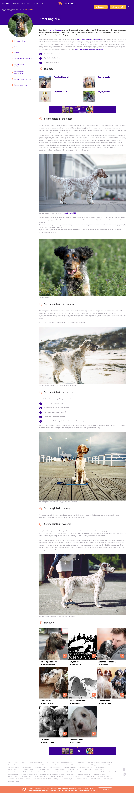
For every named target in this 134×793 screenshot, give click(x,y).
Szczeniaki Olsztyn (53, 778)
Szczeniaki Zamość (13, 767)
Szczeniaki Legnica (108, 772)
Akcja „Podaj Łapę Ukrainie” (64, 762)
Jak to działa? (50, 762)
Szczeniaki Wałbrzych (14, 774)
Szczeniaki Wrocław (103, 776)
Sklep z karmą (7, 10)
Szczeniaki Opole (108, 778)
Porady (36, 3)
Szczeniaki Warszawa (74, 776)
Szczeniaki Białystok (67, 778)
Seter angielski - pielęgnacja (19, 65)
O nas (16, 762)
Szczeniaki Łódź (12, 778)
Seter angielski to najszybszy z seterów (89, 49)
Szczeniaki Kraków (89, 776)
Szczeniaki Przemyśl (41, 767)
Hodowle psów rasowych (21, 3)
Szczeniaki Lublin (27, 765)
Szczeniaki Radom (101, 767)
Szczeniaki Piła (55, 772)
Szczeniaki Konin (42, 772)
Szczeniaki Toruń (95, 778)
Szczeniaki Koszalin (81, 772)
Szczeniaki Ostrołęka (58, 769)
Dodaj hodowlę (118, 7)
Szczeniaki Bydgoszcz (93, 765)
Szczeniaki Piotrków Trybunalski (49, 774)
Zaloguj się (101, 7)
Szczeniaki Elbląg (86, 769)
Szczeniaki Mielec (26, 776)
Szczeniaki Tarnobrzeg (41, 776)
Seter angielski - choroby (22, 79)
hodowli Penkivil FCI (69, 213)
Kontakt (24, 762)
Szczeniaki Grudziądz (99, 774)
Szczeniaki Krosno (55, 767)
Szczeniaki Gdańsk (25, 778)
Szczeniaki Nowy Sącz (70, 767)
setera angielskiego (55, 30)
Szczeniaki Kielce (40, 765)
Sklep (9, 762)
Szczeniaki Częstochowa (15, 772)
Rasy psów (5, 3)
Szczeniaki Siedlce (13, 769)
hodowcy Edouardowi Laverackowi (89, 39)
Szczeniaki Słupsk (67, 772)
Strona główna (80, 762)
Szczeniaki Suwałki (73, 769)
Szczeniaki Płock (99, 769)
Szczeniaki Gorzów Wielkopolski (75, 765)
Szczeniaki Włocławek (84, 774)
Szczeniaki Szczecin (39, 778)
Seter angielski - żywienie (22, 85)
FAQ (43, 3)
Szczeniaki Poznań (82, 778)
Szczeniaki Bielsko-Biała (85, 767)
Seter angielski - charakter (23, 58)
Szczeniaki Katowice (13, 781)
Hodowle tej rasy (20, 41)
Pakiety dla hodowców (36, 762)
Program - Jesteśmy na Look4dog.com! (99, 762)
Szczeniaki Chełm (27, 767)
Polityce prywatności (89, 790)
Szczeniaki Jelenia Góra (30, 774)
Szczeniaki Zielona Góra (55, 765)
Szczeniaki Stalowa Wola (58, 776)
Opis (15, 47)
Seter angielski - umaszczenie (19, 72)
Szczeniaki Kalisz (29, 772)
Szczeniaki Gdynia (13, 776)
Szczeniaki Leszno (95, 772)
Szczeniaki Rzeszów (13, 765)
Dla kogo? (17, 52)
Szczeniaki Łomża (44, 769)
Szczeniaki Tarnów (108, 765)
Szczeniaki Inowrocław (67, 774)
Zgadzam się (105, 789)
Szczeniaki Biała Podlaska (29, 769)
